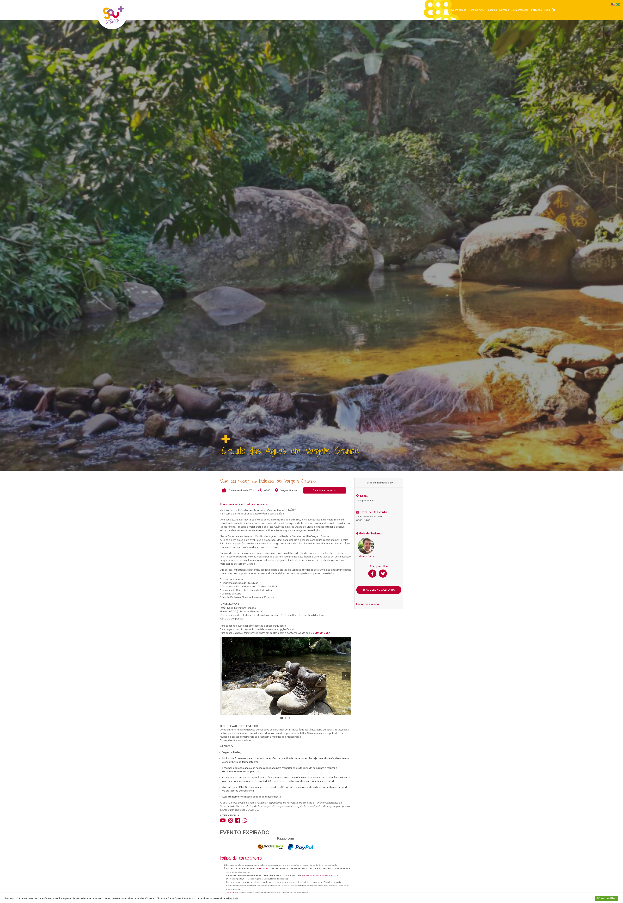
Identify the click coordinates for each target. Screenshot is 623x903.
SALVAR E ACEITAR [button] (606, 898)
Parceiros (536, 10)
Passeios (491, 10)
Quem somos (458, 10)
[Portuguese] (618, 4)
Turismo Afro (476, 10)
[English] (613, 4)
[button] (225, 676)
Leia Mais (233, 898)
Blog (547, 10)
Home (445, 10)
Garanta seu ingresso (324, 490)
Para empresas (520, 10)
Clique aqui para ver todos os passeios (244, 504)
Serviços (504, 10)
